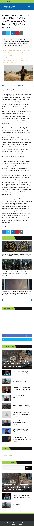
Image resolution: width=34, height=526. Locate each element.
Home (13, 524)
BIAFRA (4, 453)
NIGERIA (21, 453)
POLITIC (26, 453)
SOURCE (5, 226)
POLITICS (5, 455)
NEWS (15, 453)
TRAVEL (10, 455)
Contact (20, 524)
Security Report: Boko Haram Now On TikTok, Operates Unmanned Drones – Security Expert (16, 52)
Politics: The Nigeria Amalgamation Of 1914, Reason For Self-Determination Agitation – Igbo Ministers (16, 60)
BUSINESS (10, 453)
